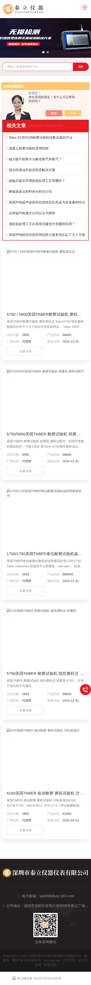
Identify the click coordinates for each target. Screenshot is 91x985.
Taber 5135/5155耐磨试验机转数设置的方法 (40, 137)
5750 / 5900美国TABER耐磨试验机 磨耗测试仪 (45, 314)
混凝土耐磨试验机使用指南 (29, 148)
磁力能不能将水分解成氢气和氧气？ (35, 159)
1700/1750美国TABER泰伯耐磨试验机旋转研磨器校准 (45, 554)
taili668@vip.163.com (57, 896)
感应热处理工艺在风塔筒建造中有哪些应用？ (42, 224)
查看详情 (25, 351)
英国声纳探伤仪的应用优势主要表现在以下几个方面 (47, 235)
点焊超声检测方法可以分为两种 (32, 213)
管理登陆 (50, 965)
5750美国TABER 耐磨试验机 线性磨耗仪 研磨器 (45, 673)
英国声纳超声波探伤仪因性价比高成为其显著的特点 (47, 202)
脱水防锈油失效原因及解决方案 (32, 170)
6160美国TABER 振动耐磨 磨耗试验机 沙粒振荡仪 (45, 793)
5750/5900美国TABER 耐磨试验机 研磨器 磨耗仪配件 (45, 434)
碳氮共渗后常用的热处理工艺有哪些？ (37, 181)
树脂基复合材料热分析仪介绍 (30, 191)
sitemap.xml (52, 960)
